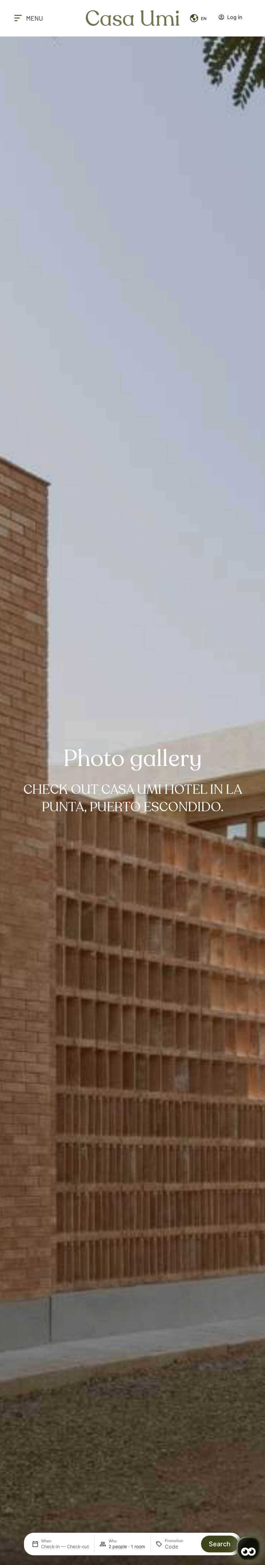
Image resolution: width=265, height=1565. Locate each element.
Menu (34, 18)
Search (219, 1544)
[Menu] (18, 18)
